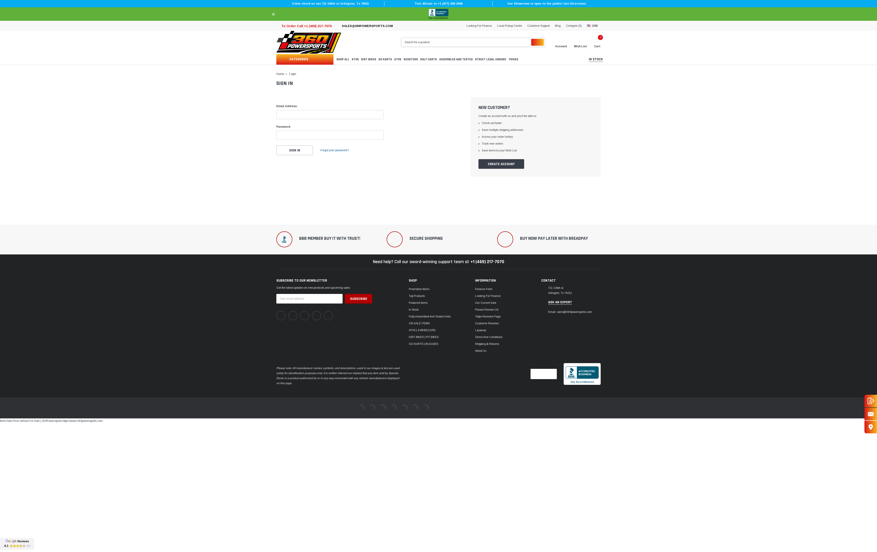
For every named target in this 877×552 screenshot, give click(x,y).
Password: (283, 126)
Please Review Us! (487, 309)
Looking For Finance (479, 25)
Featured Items (418, 302)
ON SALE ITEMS (419, 323)
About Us (480, 350)
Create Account (501, 164)
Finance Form (483, 289)
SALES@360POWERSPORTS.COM (367, 25)
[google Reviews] (17, 543)
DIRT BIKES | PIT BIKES (424, 337)
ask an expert (560, 302)
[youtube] (316, 315)
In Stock (414, 309)
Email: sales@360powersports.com (570, 312)
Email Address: (287, 106)
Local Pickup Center (509, 25)
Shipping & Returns (487, 344)
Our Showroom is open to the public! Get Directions (546, 3)
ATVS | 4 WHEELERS (422, 330)
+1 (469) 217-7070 (487, 262)
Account (561, 46)
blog (558, 25)
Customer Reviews (487, 323)
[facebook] (280, 315)
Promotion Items (419, 289)
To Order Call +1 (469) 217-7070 (306, 26)
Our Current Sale (485, 302)
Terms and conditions (488, 337)
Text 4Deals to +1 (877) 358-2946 (438, 3)
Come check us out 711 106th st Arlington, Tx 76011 (330, 3)
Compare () (574, 25)
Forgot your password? (334, 150)
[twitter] (328, 315)
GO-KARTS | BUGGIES (423, 344)
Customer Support (538, 25)
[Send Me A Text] (870, 401)
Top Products (417, 296)
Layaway (480, 330)
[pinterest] (292, 315)
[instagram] (304, 315)
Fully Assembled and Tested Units (430, 316)
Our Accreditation (438, 18)
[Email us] (870, 414)
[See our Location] (870, 427)
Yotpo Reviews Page (488, 316)
